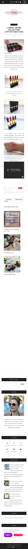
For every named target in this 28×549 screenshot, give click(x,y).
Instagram (7, 445)
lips (9, 190)
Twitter (7, 451)
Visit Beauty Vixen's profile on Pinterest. (14, 518)
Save (21, 188)
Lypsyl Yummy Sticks (10, 274)
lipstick (6, 192)
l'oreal (6, 190)
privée (17, 192)
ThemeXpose (18, 547)
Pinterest (21, 445)
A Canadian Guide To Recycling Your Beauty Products (15, 496)
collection (14, 24)
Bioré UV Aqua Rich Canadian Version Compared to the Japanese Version (17, 466)
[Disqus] (14, 305)
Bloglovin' (14, 451)
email (21, 451)
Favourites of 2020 (9, 253)
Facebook (14, 445)
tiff (5, 194)
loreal (10, 192)
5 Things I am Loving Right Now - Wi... (11, 230)
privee (13, 192)
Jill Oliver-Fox (9, 34)
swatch (21, 192)
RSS (20, 545)
